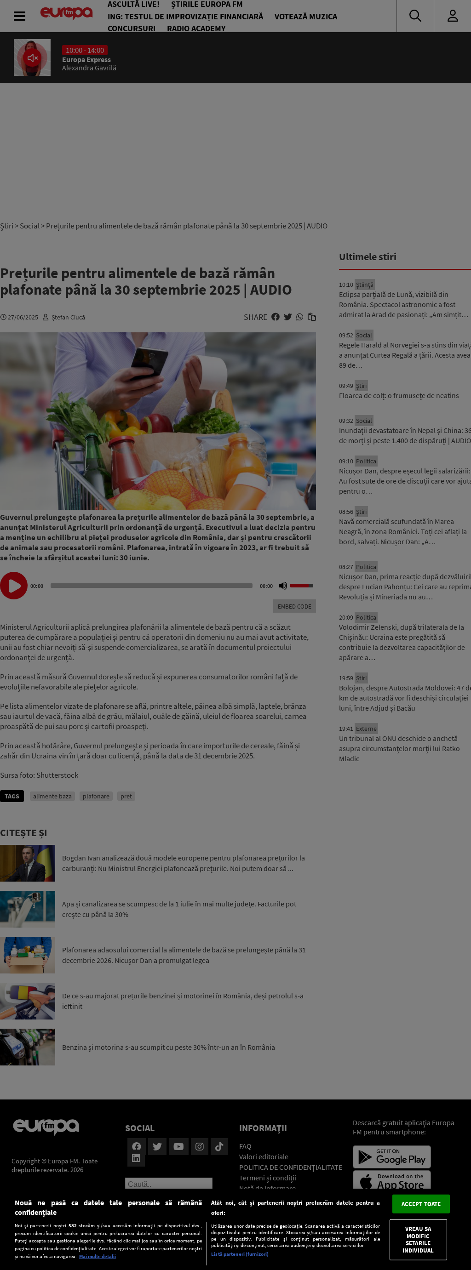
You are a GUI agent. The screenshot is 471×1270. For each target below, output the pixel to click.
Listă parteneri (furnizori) (240, 1254)
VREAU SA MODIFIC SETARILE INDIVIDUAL (418, 1239)
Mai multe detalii (97, 1256)
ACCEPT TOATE (421, 1203)
